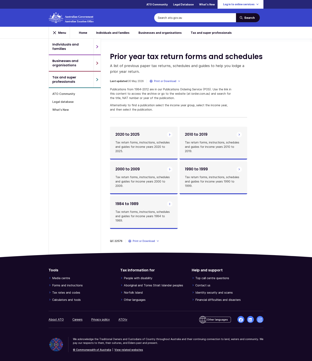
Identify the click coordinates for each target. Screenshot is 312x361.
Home (83, 33)
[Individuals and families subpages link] (97, 47)
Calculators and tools (66, 300)
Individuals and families (112, 33)
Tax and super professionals (211, 33)
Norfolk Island (133, 292)
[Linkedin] (250, 319)
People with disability (138, 278)
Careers (77, 319)
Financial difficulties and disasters (218, 300)
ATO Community (157, 4)
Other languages (135, 300)
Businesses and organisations (160, 33)
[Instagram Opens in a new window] (260, 319)
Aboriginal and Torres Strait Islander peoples (153, 285)
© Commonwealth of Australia (92, 349)
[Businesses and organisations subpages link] (97, 63)
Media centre (61, 278)
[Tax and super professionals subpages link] (97, 79)
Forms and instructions (67, 285)
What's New (207, 4)
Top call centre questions (212, 278)
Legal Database (183, 4)
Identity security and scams (214, 292)
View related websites (128, 349)
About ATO (56, 319)
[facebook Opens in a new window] (240, 319)
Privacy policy (100, 319)
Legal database (63, 102)
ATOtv (122, 319)
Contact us (202, 285)
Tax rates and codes (66, 292)
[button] (165, 81)
